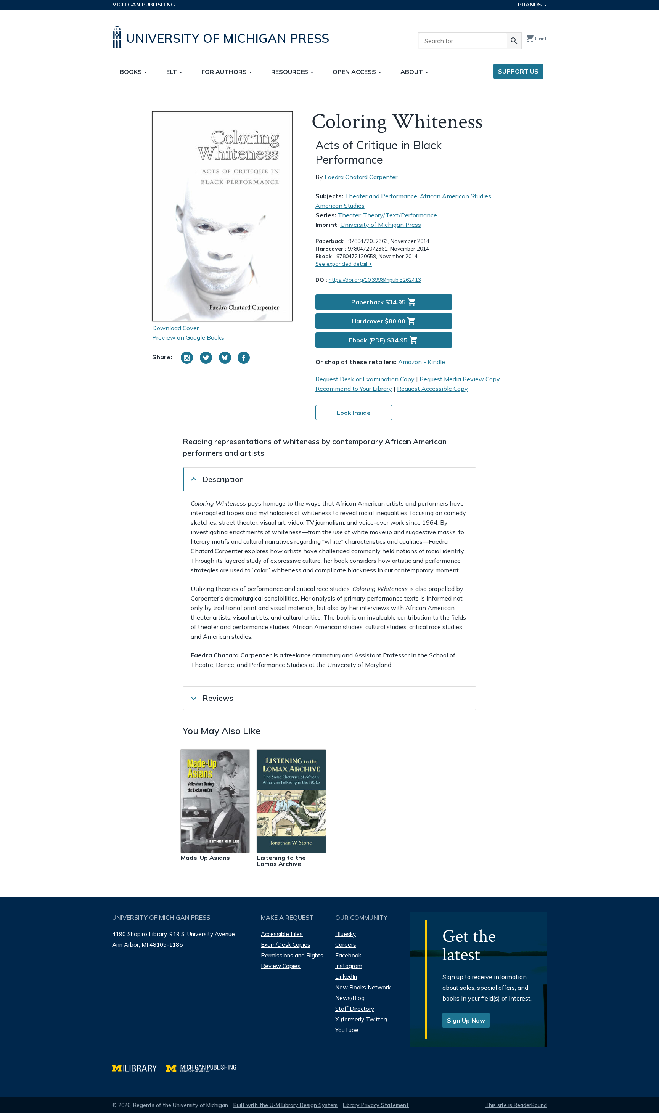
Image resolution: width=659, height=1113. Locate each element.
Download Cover (175, 328)
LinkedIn (346, 976)
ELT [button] (172, 71)
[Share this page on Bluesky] (225, 358)
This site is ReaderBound (516, 1105)
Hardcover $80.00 (384, 321)
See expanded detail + (343, 263)
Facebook (348, 955)
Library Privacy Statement (376, 1105)
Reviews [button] (218, 698)
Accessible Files (282, 934)
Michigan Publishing (143, 4)
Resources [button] (290, 71)
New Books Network (363, 987)
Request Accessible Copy (432, 388)
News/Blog (350, 998)
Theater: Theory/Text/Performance (387, 215)
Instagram (348, 966)
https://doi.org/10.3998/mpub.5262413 (375, 279)
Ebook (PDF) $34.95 (383, 340)
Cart (536, 38)
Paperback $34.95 (383, 302)
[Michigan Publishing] (205, 1067)
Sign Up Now (466, 1020)
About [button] (412, 71)
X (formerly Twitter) (361, 1019)
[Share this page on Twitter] (206, 358)
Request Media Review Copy (460, 379)
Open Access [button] (355, 71)
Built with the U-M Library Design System (285, 1105)
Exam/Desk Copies (285, 944)
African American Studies (455, 196)
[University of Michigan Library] (139, 1067)
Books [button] (131, 71)
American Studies (340, 205)
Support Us (518, 71)
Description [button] (223, 479)
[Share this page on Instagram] (187, 358)
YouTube (346, 1030)
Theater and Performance (381, 196)
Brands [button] (530, 4)
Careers (345, 944)
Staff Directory (354, 1008)
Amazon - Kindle (421, 362)
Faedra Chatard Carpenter (361, 177)
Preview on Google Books (188, 337)
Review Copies (281, 966)
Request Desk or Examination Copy (365, 379)
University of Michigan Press (380, 224)
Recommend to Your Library (353, 388)
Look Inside (354, 412)
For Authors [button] (224, 71)
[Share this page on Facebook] (244, 358)
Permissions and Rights (292, 955)
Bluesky (345, 934)
